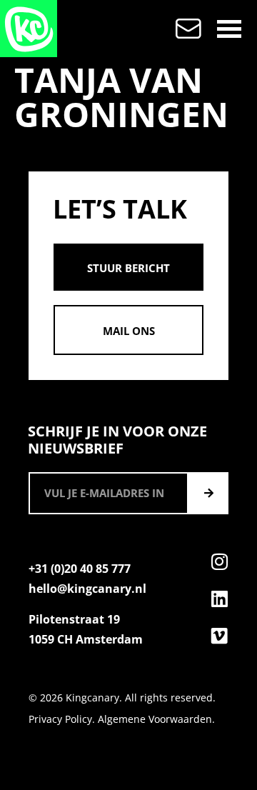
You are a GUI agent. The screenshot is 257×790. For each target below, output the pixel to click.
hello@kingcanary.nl (87, 588)
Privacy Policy (60, 719)
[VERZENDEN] (208, 493)
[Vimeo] (219, 635)
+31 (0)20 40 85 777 (80, 568)
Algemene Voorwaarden (155, 719)
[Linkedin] (219, 598)
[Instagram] (219, 561)
